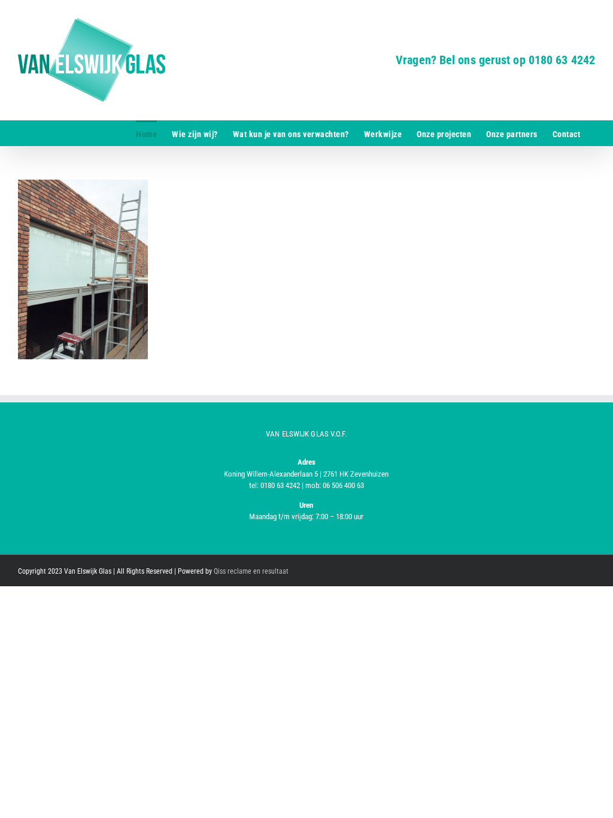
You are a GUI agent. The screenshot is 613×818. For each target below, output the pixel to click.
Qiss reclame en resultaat (251, 571)
